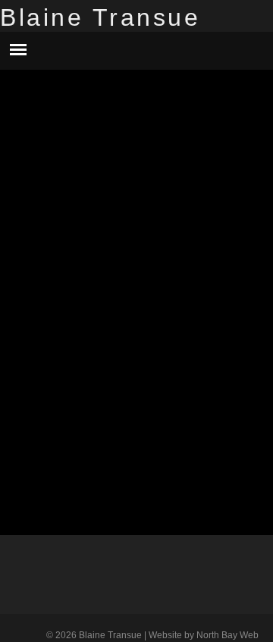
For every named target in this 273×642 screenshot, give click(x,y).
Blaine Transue (100, 17)
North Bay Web (227, 635)
